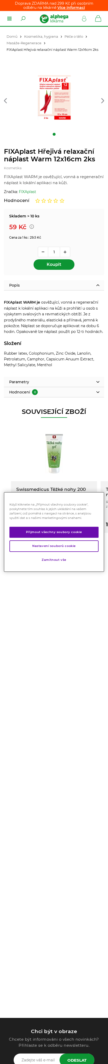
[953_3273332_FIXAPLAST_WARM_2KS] (54, 98)
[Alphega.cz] (53, 19)
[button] (5, 101)
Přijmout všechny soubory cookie (54, 532)
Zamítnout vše (54, 560)
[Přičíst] (65, 252)
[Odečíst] (43, 252)
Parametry (19, 382)
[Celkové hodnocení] (50, 201)
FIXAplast (27, 191)
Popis (14, 285)
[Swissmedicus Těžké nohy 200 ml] (54, 453)
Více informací (71, 7)
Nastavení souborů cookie (54, 546)
